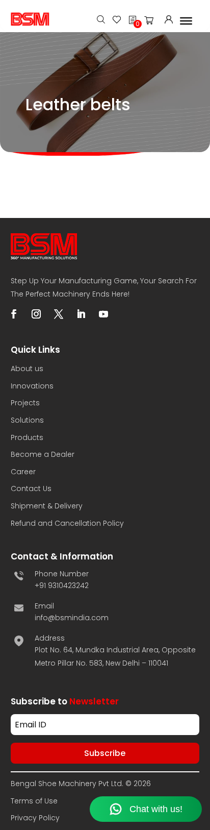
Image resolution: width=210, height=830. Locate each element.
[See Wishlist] (117, 21)
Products (27, 437)
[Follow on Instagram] (36, 314)
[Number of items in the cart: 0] (152, 22)
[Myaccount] (169, 21)
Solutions (27, 420)
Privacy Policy (35, 818)
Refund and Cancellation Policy (67, 523)
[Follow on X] (58, 314)
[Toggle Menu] (186, 20)
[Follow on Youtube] (103, 314)
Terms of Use (34, 801)
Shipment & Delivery (47, 506)
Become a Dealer (42, 454)
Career (23, 472)
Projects (25, 403)
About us (27, 368)
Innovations (32, 386)
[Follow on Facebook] (14, 314)
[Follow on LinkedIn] (81, 314)
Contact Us (31, 488)
